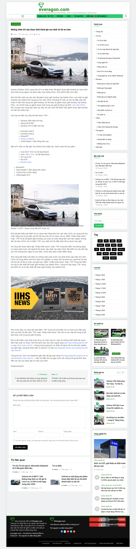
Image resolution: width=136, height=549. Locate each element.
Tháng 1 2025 (100, 280)
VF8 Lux (121, 249)
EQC (119, 241)
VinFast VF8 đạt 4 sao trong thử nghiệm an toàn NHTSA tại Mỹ (115, 399)
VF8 (114, 249)
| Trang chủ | (45, 543)
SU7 (107, 245)
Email (41, 431)
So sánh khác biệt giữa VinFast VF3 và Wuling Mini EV (117, 342)
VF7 (108, 249)
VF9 (99, 253)
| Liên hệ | (67, 543)
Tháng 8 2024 (100, 302)
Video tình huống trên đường (107, 127)
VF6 (102, 249)
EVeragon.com (54, 9)
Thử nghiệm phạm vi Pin (105, 106)
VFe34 (106, 253)
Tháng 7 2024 (100, 306)
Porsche (100, 245)
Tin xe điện (57, 466)
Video (68, 16)
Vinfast (113, 253)
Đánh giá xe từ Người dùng (106, 97)
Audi (100, 241)
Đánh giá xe (101, 93)
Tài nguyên (78, 16)
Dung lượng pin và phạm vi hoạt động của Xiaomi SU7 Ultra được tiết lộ (113, 501)
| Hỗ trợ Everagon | (90, 543)
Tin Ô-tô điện (16, 24)
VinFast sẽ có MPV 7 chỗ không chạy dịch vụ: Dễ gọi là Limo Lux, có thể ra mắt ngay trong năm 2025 (110, 181)
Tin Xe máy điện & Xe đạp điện (108, 49)
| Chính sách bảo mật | (106, 543)
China (112, 241)
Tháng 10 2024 (100, 293)
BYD (106, 241)
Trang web (67, 431)
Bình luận (17, 405)
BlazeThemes (65, 541)
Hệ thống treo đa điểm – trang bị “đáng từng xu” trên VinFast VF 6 (115, 412)
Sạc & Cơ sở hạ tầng (104, 71)
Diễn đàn (90, 16)
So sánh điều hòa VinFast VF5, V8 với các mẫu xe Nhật (100, 360)
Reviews (60, 16)
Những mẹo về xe (103, 144)
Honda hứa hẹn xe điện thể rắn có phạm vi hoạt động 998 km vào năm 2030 (113, 511)
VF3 (120, 245)
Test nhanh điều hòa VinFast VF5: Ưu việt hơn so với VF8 (118, 360)
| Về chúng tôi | (57, 543)
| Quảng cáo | (77, 543)
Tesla (113, 245)
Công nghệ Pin (102, 63)
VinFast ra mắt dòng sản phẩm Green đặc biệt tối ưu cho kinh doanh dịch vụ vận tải (75, 479)
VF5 (97, 249)
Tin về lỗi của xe (103, 45)
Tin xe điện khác (103, 54)
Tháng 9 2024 (100, 297)
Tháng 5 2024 (100, 315)
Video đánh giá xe (103, 123)
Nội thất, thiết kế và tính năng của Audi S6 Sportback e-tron (115, 387)
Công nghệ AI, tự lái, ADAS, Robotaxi (110, 76)
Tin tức (50, 16)
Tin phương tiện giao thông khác (108, 58)
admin (15, 34)
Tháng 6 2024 (100, 310)
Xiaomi (113, 258)
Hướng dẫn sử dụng (104, 139)
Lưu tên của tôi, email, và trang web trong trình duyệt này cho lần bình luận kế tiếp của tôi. (47, 441)
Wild (120, 253)
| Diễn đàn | (119, 543)
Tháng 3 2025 (100, 275)
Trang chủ (41, 16)
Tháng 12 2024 (100, 284)
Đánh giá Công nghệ (104, 88)
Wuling (106, 258)
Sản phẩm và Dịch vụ (104, 110)
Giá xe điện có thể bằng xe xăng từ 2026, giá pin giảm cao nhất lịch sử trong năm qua (112, 480)
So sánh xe (101, 115)
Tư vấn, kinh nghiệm (104, 135)
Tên (15, 431)
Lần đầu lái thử (102, 101)
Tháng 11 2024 (100, 288)
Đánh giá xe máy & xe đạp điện (108, 84)
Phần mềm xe (102, 67)
